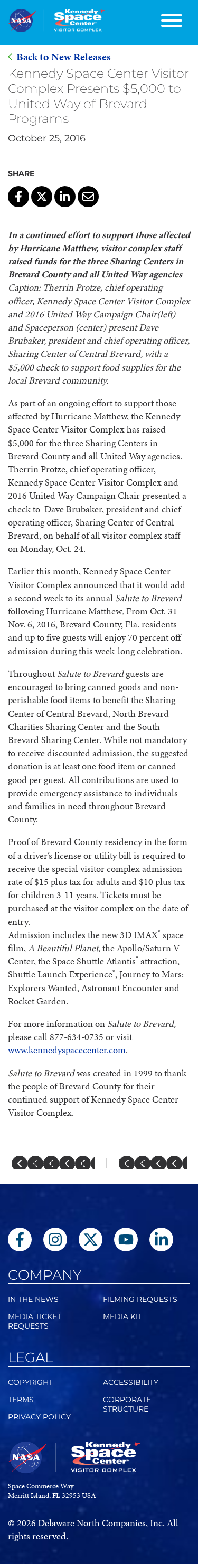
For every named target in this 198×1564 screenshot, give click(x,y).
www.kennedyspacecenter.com (67, 1049)
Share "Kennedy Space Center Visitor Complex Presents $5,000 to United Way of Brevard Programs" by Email (88, 196)
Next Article (142, 1162)
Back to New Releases (63, 57)
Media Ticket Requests (34, 1321)
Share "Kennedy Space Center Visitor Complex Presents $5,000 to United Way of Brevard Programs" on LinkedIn (65, 196)
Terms (21, 1399)
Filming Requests (140, 1299)
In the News (33, 1299)
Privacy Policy (39, 1417)
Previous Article (64, 1162)
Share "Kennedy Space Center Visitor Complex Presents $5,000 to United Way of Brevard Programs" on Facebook (18, 196)
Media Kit (122, 1316)
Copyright (30, 1382)
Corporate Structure (127, 1404)
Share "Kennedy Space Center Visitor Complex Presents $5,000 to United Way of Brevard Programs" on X (41, 196)
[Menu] (171, 22)
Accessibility (130, 1382)
